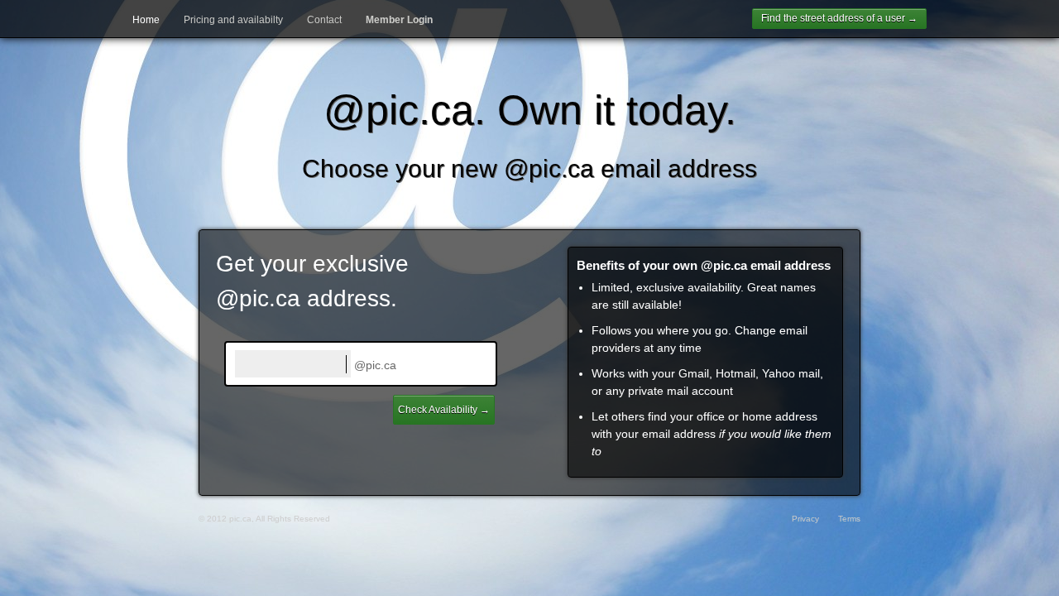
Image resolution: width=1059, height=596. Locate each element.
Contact (324, 20)
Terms (849, 518)
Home (146, 20)
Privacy (805, 518)
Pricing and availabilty (233, 20)
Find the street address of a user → (839, 18)
